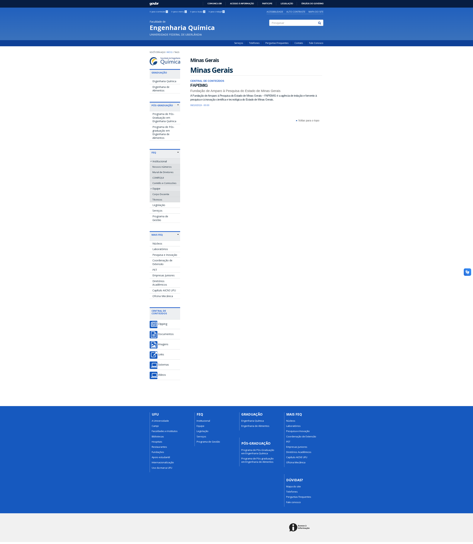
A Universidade (160, 420)
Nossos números (162, 166)
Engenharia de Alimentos (160, 88)
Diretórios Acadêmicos (159, 283)
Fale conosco (293, 502)
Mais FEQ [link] (157, 234)
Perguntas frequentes (298, 496)
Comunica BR (214, 3)
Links (161, 354)
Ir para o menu (178, 11)
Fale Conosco (316, 43)
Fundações (158, 452)
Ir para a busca (197, 11)
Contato (299, 43)
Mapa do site (316, 11)
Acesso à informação (242, 3)
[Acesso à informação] (300, 527)
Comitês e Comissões (164, 183)
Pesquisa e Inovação (164, 255)
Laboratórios (160, 249)
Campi (155, 426)
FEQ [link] (154, 152)
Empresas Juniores (163, 275)
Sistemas (163, 364)
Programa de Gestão (160, 218)
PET (154, 270)
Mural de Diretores (162, 172)
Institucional (159, 161)
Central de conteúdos (159, 312)
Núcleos (157, 243)
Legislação (287, 3)
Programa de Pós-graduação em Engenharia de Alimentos (163, 132)
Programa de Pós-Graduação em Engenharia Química (164, 117)
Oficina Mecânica (162, 296)
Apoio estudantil (161, 457)
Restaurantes (159, 446)
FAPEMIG (198, 85)
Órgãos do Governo (312, 3)
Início (169, 52)
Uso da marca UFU (162, 467)
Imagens (163, 344)
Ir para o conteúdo (158, 11)
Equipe (156, 188)
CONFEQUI (158, 177)
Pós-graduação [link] (162, 105)
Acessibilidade (275, 11)
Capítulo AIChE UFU (164, 290)
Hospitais (157, 441)
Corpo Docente (160, 194)
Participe (267, 3)
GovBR (152, 2)
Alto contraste (295, 11)
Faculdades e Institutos (165, 431)
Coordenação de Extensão (162, 262)
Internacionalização (163, 462)
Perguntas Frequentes (277, 43)
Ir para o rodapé (216, 11)
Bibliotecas (158, 436)
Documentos (166, 334)
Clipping (162, 324)
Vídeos (162, 375)
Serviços (238, 43)
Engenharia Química (164, 81)
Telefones (254, 43)
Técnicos (157, 199)
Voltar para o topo (308, 120)
